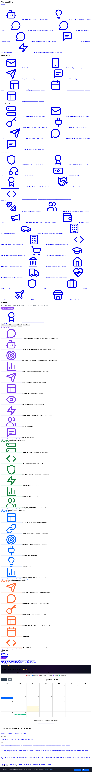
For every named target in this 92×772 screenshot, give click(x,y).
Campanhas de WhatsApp (49, 745)
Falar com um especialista (7, 308)
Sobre (7, 650)
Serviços (2, 752)
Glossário (30, 757)
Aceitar (77, 769)
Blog (5, 650)
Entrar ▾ (2, 651)
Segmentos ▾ (3, 200)
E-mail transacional (5, 739)
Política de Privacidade (42, 764)
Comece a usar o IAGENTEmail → (46, 723)
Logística (78, 750)
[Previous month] (2, 679)
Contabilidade (44, 750)
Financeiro (68, 750)
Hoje (10, 679)
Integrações (63, 757)
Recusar (85, 769)
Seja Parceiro (13, 764)
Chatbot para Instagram (17, 745)
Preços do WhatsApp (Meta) (73, 757)
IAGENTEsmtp (11, 324)
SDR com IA (58, 745)
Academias (3, 750)
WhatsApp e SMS (29, 739)
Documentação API (56, 757)
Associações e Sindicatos (16, 750)
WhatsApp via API (66, 745)
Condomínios (37, 750)
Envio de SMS (21, 739)
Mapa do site (9, 767)
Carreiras (18, 764)
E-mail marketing (13, 739)
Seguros (86, 750)
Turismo (6, 752)
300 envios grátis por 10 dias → (26, 579)
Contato (49, 764)
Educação (63, 750)
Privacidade (3, 767)
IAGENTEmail (19, 324)
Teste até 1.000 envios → (25, 509)
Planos (2, 650)
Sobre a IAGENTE (5, 764)
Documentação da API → (13, 439)
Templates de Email (37, 757)
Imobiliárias (73, 750)
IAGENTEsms (26, 324)
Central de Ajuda (84, 757)
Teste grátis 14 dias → (24, 439)
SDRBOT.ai (3, 324)
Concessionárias (30, 750)
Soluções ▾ (3, 4)
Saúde (82, 750)
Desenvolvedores (51, 750)
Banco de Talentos (24, 764)
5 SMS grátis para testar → (25, 649)
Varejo (10, 752)
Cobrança (24, 750)
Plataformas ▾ (4, 323)
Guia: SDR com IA (7, 757)
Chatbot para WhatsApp (6, 745)
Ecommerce (58, 750)
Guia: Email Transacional (18, 757)
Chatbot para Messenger (28, 745)
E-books (26, 757)
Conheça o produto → (6, 327)
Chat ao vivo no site (38, 745)
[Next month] (5, 679)
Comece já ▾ (3, 658)
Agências (8, 750)
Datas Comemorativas (47, 757)
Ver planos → (4, 439)
